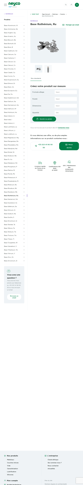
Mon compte (12, 480)
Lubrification (11, 472)
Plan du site (48, 480)
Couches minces (13, 463)
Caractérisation (12, 469)
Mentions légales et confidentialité (56, 484)
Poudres (7, 20)
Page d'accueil (46, 14)
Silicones (10, 475)
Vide (8, 466)
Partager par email (72, 25)
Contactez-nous (63, 128)
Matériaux (9, 14)
